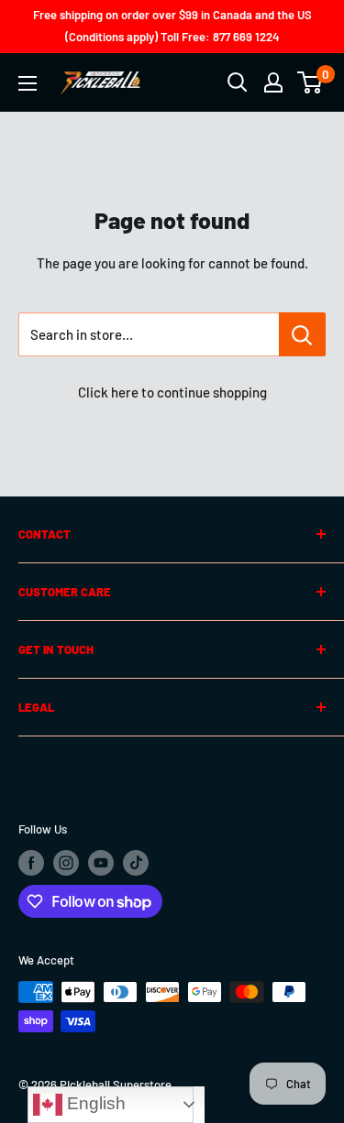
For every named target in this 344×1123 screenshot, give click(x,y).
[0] (310, 82)
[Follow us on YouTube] (101, 863)
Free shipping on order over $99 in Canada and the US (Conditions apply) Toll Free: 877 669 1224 (172, 25)
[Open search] (237, 82)
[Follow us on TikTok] (136, 863)
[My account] (273, 82)
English (94, 1103)
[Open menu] (27, 83)
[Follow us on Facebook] (31, 863)
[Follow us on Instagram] (66, 863)
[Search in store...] (302, 334)
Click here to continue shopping (172, 392)
